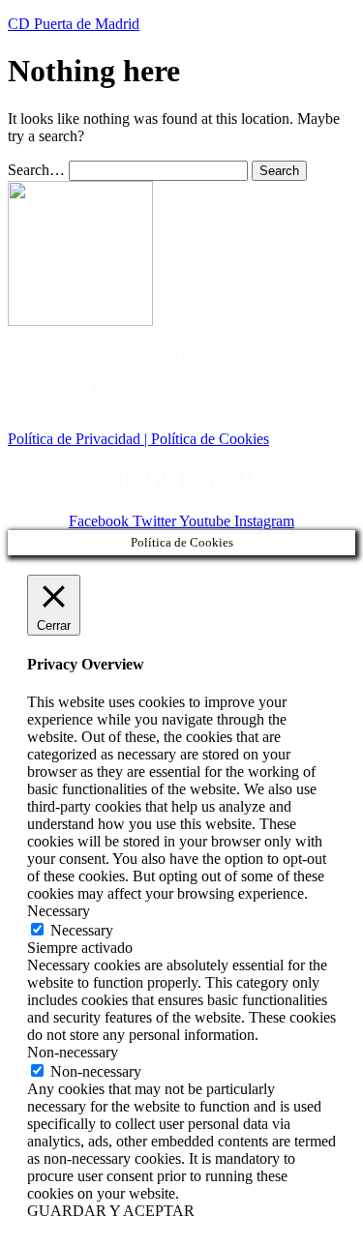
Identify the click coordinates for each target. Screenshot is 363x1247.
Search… (36, 170)
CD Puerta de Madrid (73, 23)
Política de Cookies (210, 439)
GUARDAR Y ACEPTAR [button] (111, 1210)
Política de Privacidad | (79, 439)
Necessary (81, 930)
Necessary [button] (58, 911)
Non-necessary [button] (72, 1052)
